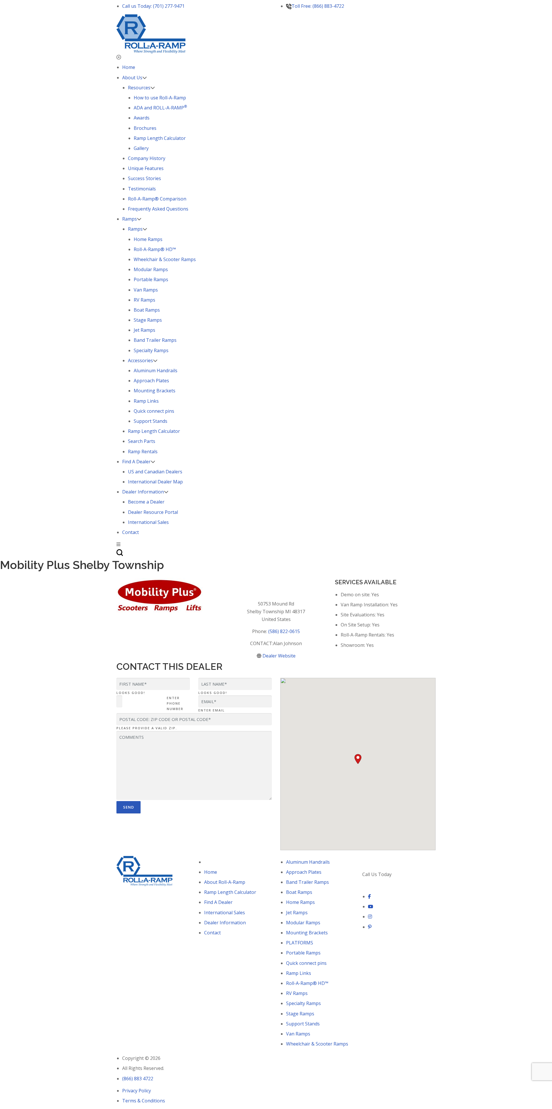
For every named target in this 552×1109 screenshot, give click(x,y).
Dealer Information (143, 492)
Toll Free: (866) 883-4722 (318, 6)
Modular (151, 269)
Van (146, 290)
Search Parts (141, 441)
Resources (139, 87)
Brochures (145, 128)
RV (144, 300)
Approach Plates (151, 380)
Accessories (140, 360)
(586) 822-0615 (284, 631)
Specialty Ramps (151, 350)
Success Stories (144, 178)
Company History (146, 158)
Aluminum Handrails (155, 370)
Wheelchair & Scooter (165, 259)
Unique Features (146, 168)
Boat (147, 310)
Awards (142, 118)
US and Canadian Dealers (155, 471)
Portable (151, 279)
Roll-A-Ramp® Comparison (157, 199)
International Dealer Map (155, 482)
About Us (132, 77)
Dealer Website (279, 656)
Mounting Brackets (154, 390)
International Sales (148, 522)
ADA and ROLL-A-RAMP (160, 108)
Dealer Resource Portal (153, 512)
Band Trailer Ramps (155, 340)
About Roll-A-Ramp (224, 882)
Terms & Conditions (143, 1101)
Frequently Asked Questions (158, 209)
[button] (357, 759)
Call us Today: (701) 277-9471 (153, 6)
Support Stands (150, 421)
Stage (148, 320)
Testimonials (142, 189)
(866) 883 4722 (377, 882)
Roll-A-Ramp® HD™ (155, 249)
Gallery (141, 148)
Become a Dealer (146, 502)
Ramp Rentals (143, 451)
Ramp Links (146, 401)
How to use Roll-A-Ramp (160, 97)
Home (128, 67)
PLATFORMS (299, 943)
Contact (130, 532)
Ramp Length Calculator (160, 138)
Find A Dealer (136, 461)
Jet (144, 330)
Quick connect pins (154, 411)
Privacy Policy (136, 1090)
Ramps (129, 219)
